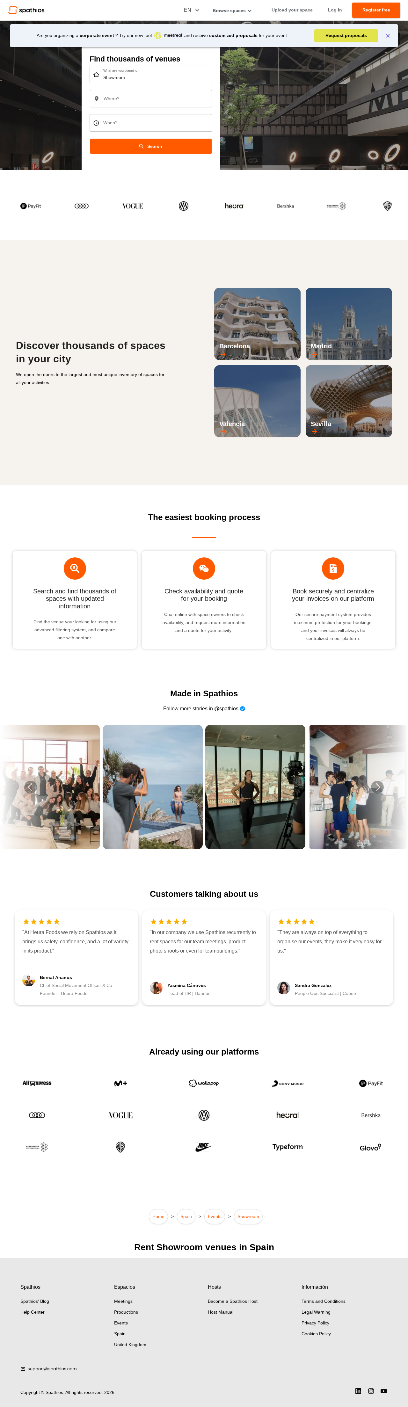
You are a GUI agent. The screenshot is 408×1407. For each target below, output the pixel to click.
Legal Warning (316, 1312)
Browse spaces (229, 10)
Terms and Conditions (324, 1301)
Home (158, 1216)
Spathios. (55, 1392)
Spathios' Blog (34, 1301)
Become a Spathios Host (233, 1301)
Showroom (248, 1216)
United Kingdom (130, 1344)
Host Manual (220, 1312)
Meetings (123, 1301)
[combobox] (151, 74)
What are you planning (120, 71)
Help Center (32, 1312)
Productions (126, 1312)
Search (154, 146)
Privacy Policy (315, 1322)
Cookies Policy (316, 1333)
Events (215, 1216)
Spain (186, 1216)
